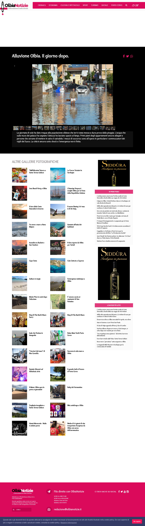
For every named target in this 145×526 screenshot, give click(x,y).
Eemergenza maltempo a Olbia (76, 280)
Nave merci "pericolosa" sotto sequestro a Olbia (111, 342)
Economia (53, 5)
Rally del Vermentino (74, 387)
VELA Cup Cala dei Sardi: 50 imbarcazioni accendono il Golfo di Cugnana (113, 227)
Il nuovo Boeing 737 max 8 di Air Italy (76, 207)
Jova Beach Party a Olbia (38, 188)
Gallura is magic (35, 279)
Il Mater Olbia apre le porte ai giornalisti (36, 388)
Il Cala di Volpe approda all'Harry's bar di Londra (111, 326)
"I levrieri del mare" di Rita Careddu (37, 352)
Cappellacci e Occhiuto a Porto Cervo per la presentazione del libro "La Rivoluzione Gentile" (111, 232)
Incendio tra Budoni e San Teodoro (36, 243)
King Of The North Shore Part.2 (37, 316)
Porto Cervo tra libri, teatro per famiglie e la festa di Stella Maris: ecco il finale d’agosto (112, 217)
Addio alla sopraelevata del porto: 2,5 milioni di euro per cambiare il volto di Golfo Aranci (114, 207)
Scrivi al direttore (60, 496)
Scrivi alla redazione (61, 498)
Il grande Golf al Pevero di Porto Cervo (75, 370)
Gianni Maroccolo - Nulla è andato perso (37, 424)
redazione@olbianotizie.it (67, 509)
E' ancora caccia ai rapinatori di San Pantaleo (73, 299)
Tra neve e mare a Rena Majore (37, 225)
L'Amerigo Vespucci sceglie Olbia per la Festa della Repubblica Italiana (76, 190)
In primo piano (114, 192)
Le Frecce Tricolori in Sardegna (74, 171)
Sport (85, 5)
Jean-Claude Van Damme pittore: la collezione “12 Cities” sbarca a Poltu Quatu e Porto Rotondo (114, 237)
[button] (126, 5)
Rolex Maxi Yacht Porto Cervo (75, 334)
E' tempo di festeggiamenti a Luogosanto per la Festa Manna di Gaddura (113, 222)
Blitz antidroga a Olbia (75, 405)
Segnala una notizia (61, 500)
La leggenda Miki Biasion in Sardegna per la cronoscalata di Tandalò (110, 346)
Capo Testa (33, 261)
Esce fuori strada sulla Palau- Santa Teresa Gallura (112, 339)
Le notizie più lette (114, 305)
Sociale (104, 5)
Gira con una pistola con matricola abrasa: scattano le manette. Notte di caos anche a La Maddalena (113, 212)
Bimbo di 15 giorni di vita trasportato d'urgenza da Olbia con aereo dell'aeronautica (76, 426)
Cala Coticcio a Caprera (75, 261)
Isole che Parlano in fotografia (36, 334)
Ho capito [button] (137, 521)
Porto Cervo (116, 5)
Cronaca (42, 5)
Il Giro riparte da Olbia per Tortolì (75, 243)
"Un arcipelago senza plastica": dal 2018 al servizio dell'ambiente (112, 335)
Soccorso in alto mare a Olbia (75, 352)
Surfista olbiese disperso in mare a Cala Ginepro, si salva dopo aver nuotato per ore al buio (112, 329)
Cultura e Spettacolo (70, 5)
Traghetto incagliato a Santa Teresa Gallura (36, 406)
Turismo (94, 5)
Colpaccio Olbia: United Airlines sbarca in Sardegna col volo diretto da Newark (113, 202)
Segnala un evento (60, 503)
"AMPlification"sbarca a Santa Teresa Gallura (37, 171)
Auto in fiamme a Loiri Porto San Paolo (108, 322)
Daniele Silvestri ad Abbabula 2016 (36, 370)
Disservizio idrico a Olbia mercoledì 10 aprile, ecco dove (114, 319)
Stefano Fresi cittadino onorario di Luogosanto (111, 241)
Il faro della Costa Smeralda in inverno (36, 207)
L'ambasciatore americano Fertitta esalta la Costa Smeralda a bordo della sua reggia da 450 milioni (112, 197)
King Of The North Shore (75, 315)
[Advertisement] (72, 29)
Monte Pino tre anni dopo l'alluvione (38, 298)
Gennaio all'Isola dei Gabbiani (74, 225)
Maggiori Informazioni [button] (69, 523)
